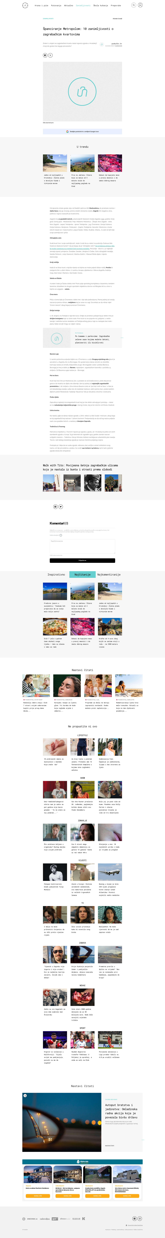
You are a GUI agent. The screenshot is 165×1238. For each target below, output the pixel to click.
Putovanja (56, 5)
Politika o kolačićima (138, 1229)
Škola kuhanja (100, 5)
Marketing (113, 1229)
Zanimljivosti (83, 5)
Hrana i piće (41, 5)
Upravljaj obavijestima (135, 1225)
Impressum (108, 1229)
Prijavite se (82, 560)
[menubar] (140, 5)
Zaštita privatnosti (129, 1229)
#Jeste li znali (117, 18)
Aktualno (68, 5)
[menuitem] (140, 5)
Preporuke (116, 5)
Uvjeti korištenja (120, 1229)
